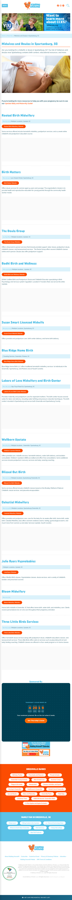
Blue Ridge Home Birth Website (13, 361)
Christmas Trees (22, 798)
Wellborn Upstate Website (12, 450)
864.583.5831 (6, 445)
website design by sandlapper (57, 877)
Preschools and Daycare (36, 775)
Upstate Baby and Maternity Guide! (19, 103)
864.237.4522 (6, 178)
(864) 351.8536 (7, 269)
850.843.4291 (6, 627)
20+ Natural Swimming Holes (54, 823)
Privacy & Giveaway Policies (49, 856)
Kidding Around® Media (27, 859)
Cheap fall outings (56, 828)
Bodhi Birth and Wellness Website (14, 274)
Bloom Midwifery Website (12, 602)
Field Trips (61, 794)
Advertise (63, 856)
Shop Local (12, 823)
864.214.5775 (6, 597)
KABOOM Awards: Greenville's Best (44, 798)
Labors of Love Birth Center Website (15, 391)
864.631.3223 (6, 121)
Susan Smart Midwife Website (13, 333)
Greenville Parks (47, 794)
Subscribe (24, 856)
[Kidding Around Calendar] (36, 748)
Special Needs (12, 794)
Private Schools (55, 775)
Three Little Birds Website (12, 632)
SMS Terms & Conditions (44, 859)
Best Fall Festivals (36, 832)
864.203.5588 (7, 508)
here (46, 871)
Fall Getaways (40, 828)
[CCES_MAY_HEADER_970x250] (36, 30)
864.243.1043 (6, 478)
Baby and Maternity (29, 794)
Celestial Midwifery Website (12, 513)
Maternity (10, 36)
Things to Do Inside (16, 784)
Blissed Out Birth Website (12, 483)
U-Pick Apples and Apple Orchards (36, 803)
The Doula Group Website (12, 242)
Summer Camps (56, 779)
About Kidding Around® (12, 856)
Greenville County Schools (19, 779)
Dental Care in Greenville (56, 789)
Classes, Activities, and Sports (52, 784)
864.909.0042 (7, 328)
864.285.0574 (7, 386)
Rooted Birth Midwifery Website (13, 126)
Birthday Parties (17, 775)
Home (3, 36)
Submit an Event (34, 856)
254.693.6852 (6, 237)
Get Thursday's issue (36, 720)
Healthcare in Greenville (34, 789)
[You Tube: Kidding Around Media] (36, 755)
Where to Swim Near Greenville (19, 828)
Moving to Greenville (14, 789)
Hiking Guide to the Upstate (30, 823)
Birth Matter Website (10, 183)
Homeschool (33, 784)
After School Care (39, 779)
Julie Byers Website (10, 572)
